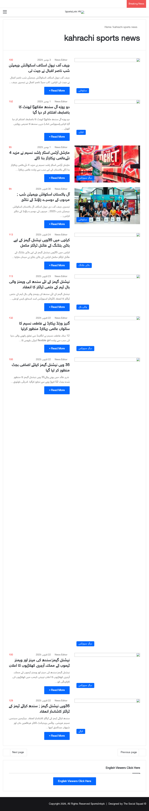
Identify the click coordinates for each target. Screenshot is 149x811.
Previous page (129, 752)
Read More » (57, 90)
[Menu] (5, 13)
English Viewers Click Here (74, 781)
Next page (18, 752)
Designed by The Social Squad (125, 804)
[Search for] (144, 13)
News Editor (61, 60)
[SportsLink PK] (74, 12)
